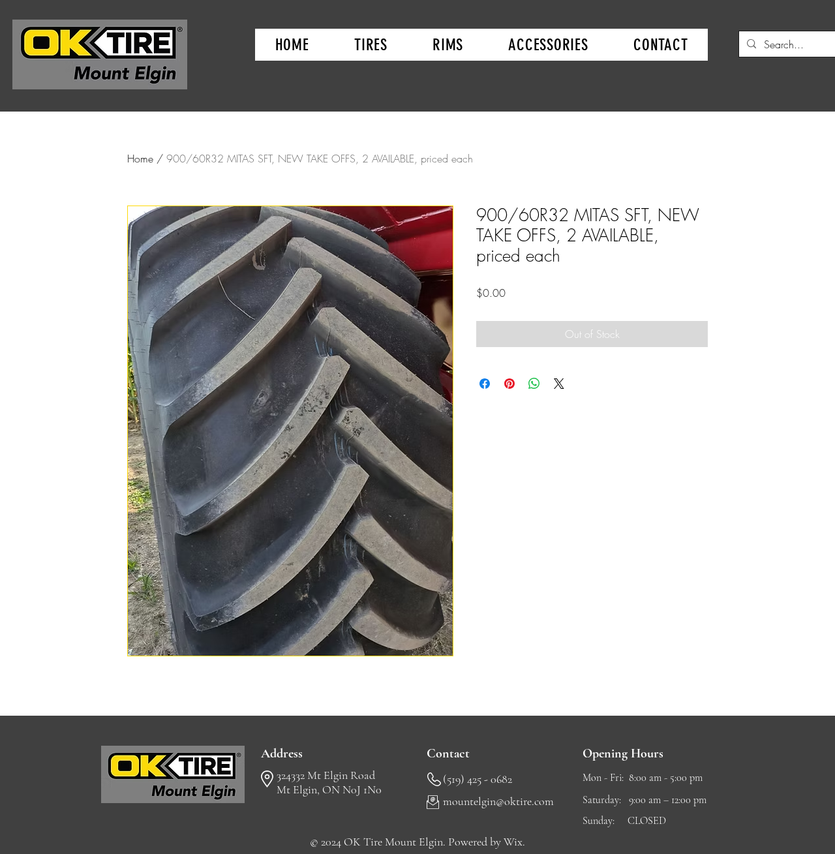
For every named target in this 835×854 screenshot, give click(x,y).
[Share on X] (559, 383)
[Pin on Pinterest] (509, 383)
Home (140, 158)
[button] (370, 45)
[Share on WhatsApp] (534, 383)
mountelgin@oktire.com (498, 801)
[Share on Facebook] (485, 383)
